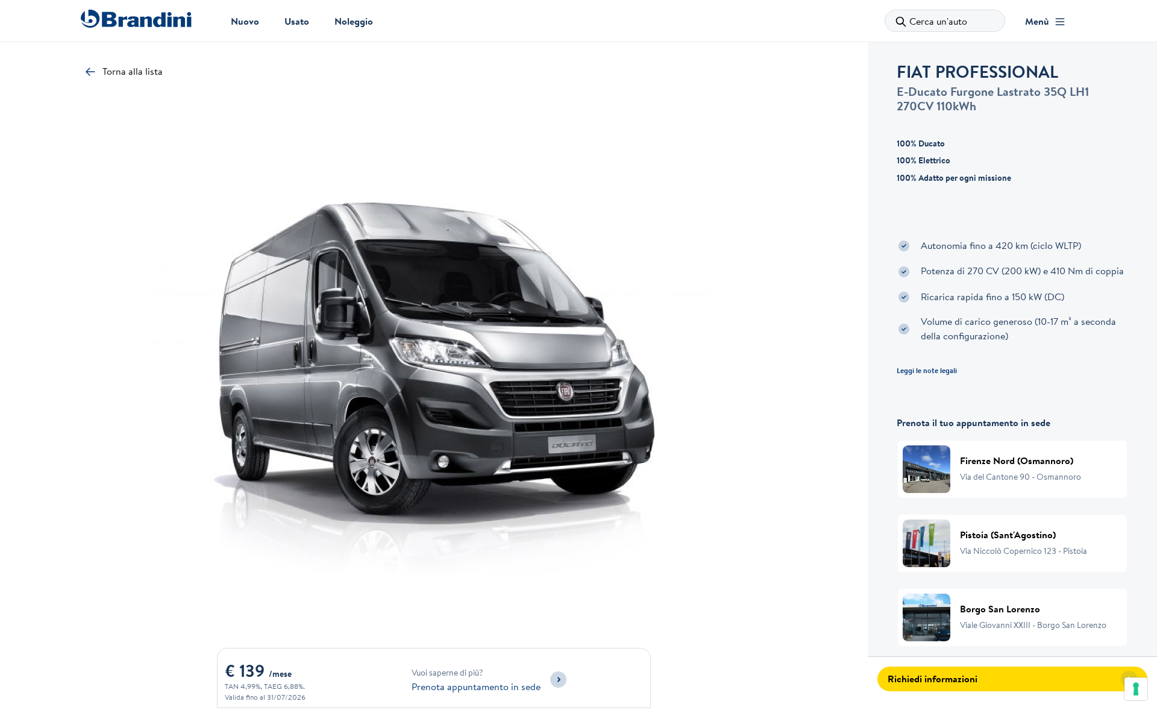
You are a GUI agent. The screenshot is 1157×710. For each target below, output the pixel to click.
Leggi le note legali (927, 370)
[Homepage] (136, 19)
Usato (296, 21)
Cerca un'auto (938, 21)
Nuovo (245, 21)
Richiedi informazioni (932, 678)
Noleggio (353, 21)
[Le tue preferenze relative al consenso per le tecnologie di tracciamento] (1135, 688)
